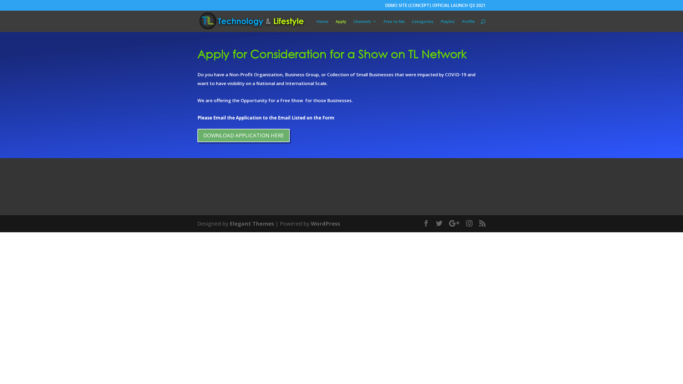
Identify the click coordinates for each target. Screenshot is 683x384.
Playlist (448, 21)
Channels (362, 21)
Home (322, 21)
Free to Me (394, 21)
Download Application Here (243, 135)
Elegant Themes (252, 223)
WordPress (325, 223)
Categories (423, 21)
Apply (341, 21)
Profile (468, 21)
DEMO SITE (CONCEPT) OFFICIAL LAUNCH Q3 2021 (435, 5)
